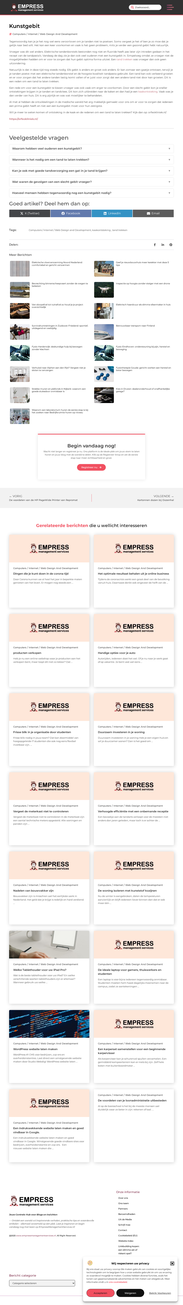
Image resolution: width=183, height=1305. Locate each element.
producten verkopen (27, 653)
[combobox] (145, 7)
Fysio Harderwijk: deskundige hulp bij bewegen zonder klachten (57, 347)
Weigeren (130, 1293)
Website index (125, 1241)
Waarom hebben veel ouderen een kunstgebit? (91, 148)
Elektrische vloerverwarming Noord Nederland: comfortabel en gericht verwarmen (57, 263)
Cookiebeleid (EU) (127, 1235)
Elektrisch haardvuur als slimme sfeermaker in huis (143, 304)
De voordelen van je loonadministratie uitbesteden (132, 1100)
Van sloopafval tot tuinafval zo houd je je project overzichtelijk (57, 305)
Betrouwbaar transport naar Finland (135, 325)
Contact (122, 1230)
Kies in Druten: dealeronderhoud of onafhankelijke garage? (143, 390)
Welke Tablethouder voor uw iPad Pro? (39, 970)
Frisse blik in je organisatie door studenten (42, 732)
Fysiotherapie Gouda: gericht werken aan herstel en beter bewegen (143, 369)
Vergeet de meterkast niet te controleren (41, 811)
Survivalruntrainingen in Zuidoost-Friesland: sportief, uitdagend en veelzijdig (60, 327)
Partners (123, 1208)
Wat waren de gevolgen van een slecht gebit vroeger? (91, 182)
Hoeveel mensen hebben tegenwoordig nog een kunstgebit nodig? (91, 193)
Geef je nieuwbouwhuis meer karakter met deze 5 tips (142, 263)
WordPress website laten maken (35, 1049)
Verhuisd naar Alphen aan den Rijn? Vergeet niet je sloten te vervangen (59, 369)
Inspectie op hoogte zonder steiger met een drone (143, 283)
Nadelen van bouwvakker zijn (33, 890)
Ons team (123, 1203)
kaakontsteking (148, 91)
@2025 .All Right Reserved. (42, 1235)
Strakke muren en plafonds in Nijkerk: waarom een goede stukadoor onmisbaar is (59, 390)
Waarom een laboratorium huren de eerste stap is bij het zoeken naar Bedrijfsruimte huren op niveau (60, 411)
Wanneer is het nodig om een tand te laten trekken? (91, 159)
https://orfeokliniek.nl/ (23, 119)
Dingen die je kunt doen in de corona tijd (40, 573)
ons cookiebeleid (118, 1282)
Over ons (123, 1198)
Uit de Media (125, 1219)
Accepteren (100, 1293)
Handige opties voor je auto (116, 653)
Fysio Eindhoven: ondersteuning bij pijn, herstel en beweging (143, 347)
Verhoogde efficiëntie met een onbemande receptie (133, 811)
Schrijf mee (124, 1224)
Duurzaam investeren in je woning (121, 732)
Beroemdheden (126, 1214)
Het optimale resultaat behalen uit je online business (133, 573)
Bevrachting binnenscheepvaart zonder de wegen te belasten (60, 284)
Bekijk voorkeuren (160, 1293)
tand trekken (124, 59)
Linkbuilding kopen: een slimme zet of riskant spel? (128, 1250)
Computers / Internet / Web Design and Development (45, 34)
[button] (172, 1263)
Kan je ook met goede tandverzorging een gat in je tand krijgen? (91, 170)
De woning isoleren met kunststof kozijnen (127, 890)
